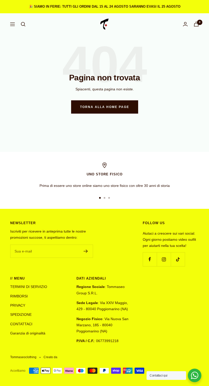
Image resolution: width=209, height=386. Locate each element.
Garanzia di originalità (27, 333)
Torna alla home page (104, 107)
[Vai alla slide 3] (109, 198)
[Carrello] (196, 24)
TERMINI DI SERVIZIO (28, 287)
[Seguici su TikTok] (178, 259)
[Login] (185, 24)
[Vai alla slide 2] (104, 198)
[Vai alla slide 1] (100, 198)
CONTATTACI (21, 324)
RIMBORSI (19, 296)
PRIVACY (17, 305)
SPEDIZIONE (21, 314)
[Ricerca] (23, 24)
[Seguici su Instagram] (164, 259)
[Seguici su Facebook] (150, 259)
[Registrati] (86, 251)
